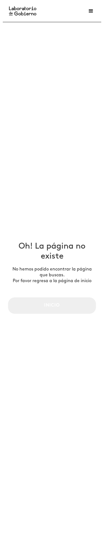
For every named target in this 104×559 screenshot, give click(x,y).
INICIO (52, 305)
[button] (91, 11)
